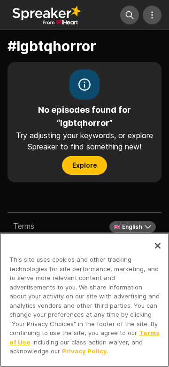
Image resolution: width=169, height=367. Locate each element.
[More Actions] (152, 15)
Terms (23, 226)
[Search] (129, 15)
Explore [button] (84, 165)
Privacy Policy (84, 351)
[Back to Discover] (47, 15)
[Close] (157, 245)
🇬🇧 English (128, 226)
